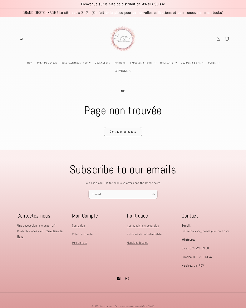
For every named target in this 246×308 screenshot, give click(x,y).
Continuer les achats (123, 131)
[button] (21, 38)
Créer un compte (83, 234)
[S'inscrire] (153, 194)
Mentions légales (137, 243)
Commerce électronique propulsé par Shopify (135, 306)
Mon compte (79, 243)
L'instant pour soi (106, 306)
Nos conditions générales (143, 225)
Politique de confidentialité (144, 234)
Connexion (78, 225)
